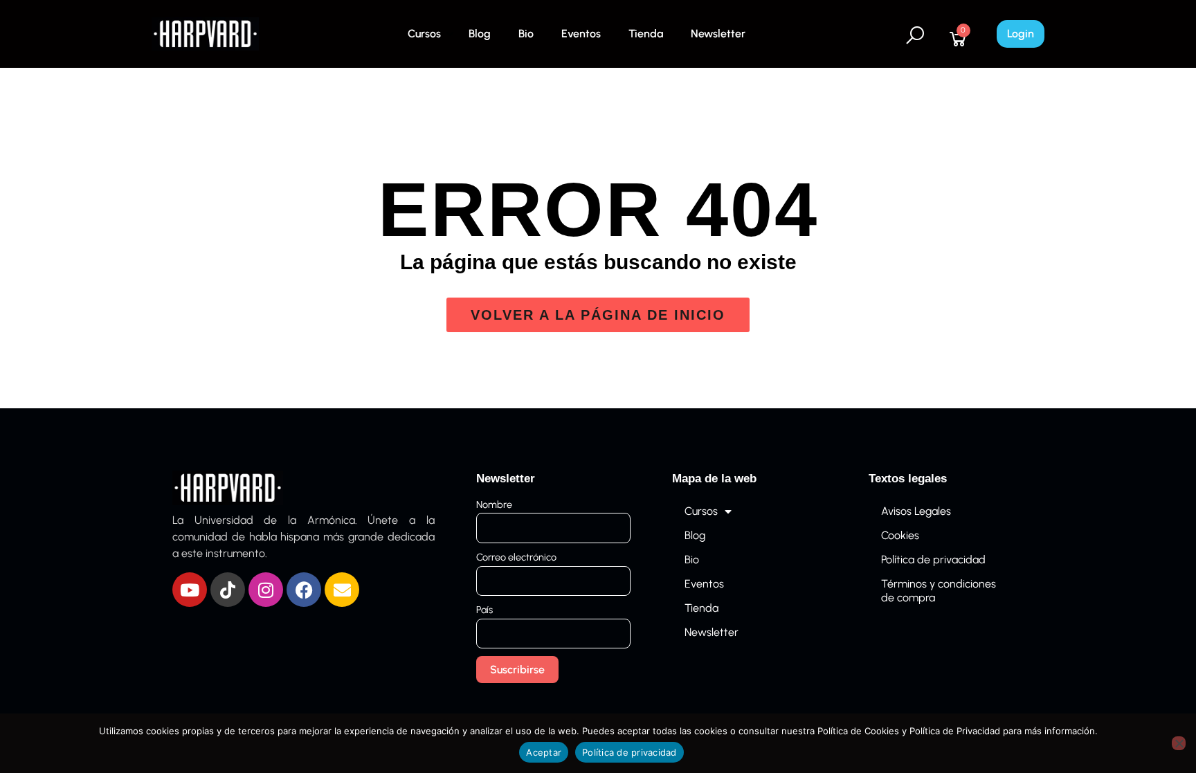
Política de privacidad (933, 559)
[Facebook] (304, 589)
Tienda (645, 33)
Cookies (900, 535)
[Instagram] (265, 589)
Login (1020, 33)
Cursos (424, 33)
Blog (480, 33)
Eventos (581, 33)
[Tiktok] (227, 589)
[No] (1179, 743)
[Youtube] (189, 589)
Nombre (494, 504)
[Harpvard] (205, 32)
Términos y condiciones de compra (938, 590)
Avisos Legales (916, 511)
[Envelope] (342, 589)
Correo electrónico (516, 557)
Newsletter (718, 33)
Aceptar (543, 752)
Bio (526, 33)
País (484, 609)
